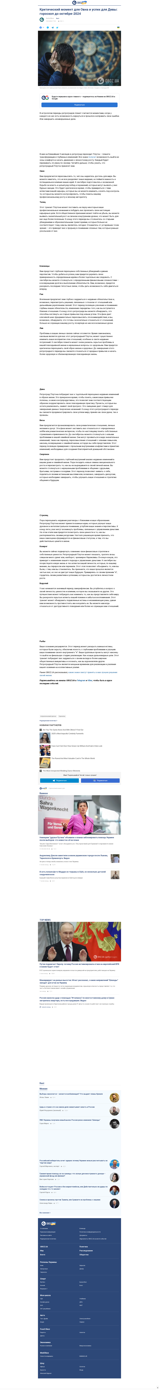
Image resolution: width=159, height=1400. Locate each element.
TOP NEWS (45, 920)
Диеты (42, 1336)
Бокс (81, 1285)
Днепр (82, 1269)
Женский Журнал (45, 1373)
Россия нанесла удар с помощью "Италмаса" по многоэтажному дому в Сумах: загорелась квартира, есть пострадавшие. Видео (77, 999)
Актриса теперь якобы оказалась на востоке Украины (59, 861)
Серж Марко (44, 1123)
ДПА (81, 1302)
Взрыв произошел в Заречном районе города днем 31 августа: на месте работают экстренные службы (77, 1004)
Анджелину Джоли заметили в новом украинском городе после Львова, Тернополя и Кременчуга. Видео (74, 856)
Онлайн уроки (44, 1302)
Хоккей (42, 1285)
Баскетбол (83, 1282)
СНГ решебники (45, 1309)
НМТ (81, 1305)
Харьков (82, 1265)
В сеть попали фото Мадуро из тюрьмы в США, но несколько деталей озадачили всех (73, 873)
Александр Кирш (46, 1203)
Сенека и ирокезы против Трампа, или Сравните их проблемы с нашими (70, 1200)
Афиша (42, 1366)
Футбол (42, 1282)
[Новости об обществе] (43, 789)
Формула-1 (43, 1289)
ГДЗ (41, 1298)
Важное (44, 793)
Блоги (42, 1255)
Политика (84, 1247)
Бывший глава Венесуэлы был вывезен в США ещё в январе (61, 878)
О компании (44, 1228)
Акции (42, 1322)
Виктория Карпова (47, 1179)
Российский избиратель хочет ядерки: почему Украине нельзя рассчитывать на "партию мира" (73, 1162)
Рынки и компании (46, 1346)
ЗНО (41, 1305)
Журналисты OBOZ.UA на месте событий (93, 1239)
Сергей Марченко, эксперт (49, 1166)
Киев (41, 1265)
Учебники (83, 1298)
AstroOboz (50, 18)
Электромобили (85, 1318)
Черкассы (43, 1272)
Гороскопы (62, 716)
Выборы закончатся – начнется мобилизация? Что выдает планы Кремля (71, 1094)
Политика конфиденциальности (90, 1232)
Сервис (82, 1322)
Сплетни (82, 1366)
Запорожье (44, 1269)
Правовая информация (47, 1232)
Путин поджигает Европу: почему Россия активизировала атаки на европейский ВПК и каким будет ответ (79, 965)
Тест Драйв (44, 1318)
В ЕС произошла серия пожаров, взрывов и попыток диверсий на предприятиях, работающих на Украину (77, 970)
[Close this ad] (157, 1387)
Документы (83, 1235)
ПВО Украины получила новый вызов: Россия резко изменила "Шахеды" (70, 1120)
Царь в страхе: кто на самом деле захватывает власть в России (67, 1107)
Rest (57, 18)
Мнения (43, 1088)
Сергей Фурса (45, 1192)
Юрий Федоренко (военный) (50, 1110)
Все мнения (44, 1213)
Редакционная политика (48, 720)
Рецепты (43, 1332)
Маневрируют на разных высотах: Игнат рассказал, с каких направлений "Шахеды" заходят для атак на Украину (79, 981)
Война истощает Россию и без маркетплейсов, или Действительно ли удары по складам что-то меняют (74, 1188)
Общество (84, 1255)
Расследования (86, 1251)
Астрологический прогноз (48, 716)
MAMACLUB (83, 1356)
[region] (79, 136)
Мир (42, 1251)
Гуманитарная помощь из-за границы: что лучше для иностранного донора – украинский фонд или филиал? (72, 1175)
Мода (81, 1370)
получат (92, 157)
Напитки (82, 1332)
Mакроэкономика (85, 1346)
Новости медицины (46, 1356)
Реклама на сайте (46, 1235)
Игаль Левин (44, 1097)
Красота (43, 1370)
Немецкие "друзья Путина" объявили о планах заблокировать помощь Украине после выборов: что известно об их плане (77, 838)
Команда (82, 1228)
